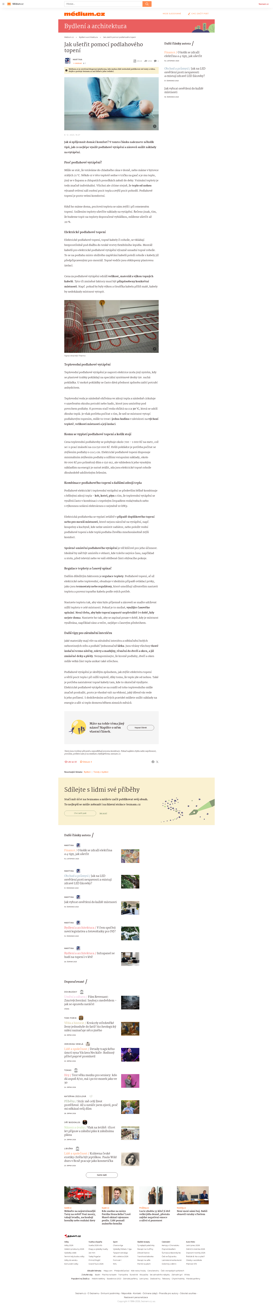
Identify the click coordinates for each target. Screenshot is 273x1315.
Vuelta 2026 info (95, 1245)
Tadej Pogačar (95, 1256)
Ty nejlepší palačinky (145, 1245)
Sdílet (149, 61)
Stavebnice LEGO (114, 1279)
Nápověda (126, 1293)
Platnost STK (191, 1264)
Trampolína (123, 1275)
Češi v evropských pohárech (172, 1271)
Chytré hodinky (178, 1279)
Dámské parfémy (130, 1279)
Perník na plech (144, 1264)
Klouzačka (144, 1275)
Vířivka (187, 1275)
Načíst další (102, 1175)
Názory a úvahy (74, 1127)
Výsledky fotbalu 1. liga (122, 1249)
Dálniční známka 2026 (195, 1249)
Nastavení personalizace (136, 1297)
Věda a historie (74, 1023)
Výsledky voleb (70, 1253)
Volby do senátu (70, 1260)
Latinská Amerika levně (171, 1260)
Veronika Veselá (73, 1044)
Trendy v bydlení (100, 772)
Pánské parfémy (193, 1279)
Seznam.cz (264, 4)
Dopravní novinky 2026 (195, 1253)
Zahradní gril (177, 1275)
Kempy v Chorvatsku (170, 1245)
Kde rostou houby (138, 1271)
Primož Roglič (94, 1260)
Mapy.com (108, 1271)
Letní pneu (143, 1279)
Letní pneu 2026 (193, 1245)
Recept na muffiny (145, 1249)
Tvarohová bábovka (145, 1256)
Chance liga (118, 1245)
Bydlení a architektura (79, 928)
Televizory (166, 1279)
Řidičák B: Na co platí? (195, 1256)
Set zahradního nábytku (160, 1275)
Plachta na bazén (109, 1275)
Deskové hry (155, 1279)
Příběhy (69, 1101)
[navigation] (3, 4)
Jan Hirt (92, 1253)
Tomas (67, 1070)
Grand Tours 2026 (96, 1264)
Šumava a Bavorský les (171, 1253)
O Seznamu (93, 1293)
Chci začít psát (200, 14)
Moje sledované (172, 14)
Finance (169, 52)
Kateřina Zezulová (75, 1096)
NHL (115, 1264)
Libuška (68, 1148)
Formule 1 (117, 1260)
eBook (139, 61)
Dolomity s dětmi (169, 1264)
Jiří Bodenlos (72, 1122)
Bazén (97, 1275)
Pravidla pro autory (168, 1293)
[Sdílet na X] (157, 761)
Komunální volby (71, 1264)
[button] (111, 103)
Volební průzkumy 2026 (74, 1249)
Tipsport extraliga (120, 1253)
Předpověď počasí (121, 1271)
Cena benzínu (153, 1271)
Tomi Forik (70, 1018)
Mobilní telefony (98, 1279)
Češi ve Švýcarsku (169, 1256)
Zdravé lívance (143, 1253)
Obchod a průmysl (176, 69)
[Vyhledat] (147, 4)
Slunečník (134, 1275)
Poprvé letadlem (169, 1249)
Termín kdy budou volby (74, 1256)
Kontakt (137, 1293)
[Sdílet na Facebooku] (153, 761)
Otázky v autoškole (194, 1260)
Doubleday (70, 992)
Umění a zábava (74, 997)
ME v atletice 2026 (120, 1256)
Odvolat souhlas (188, 1293)
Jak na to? (103, 813)
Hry (66, 1075)
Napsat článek (141, 728)
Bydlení (87, 772)
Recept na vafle (143, 1260)
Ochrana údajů (150, 1293)
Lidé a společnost (75, 1049)
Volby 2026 (68, 1245)
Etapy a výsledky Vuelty (98, 1249)
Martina (77, 59)
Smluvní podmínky (110, 1293)
